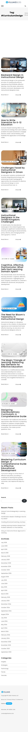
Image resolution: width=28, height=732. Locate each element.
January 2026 (5, 559)
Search (3, 497)
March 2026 (4, 553)
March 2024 (4, 631)
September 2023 (6, 652)
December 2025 (6, 563)
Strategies (4, 665)
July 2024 (4, 618)
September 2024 (6, 611)
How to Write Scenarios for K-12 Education (11, 122)
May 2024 (4, 624)
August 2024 (5, 614)
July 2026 (4, 542)
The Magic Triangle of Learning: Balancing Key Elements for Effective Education (13, 363)
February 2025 (5, 597)
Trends (3, 672)
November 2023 (6, 645)
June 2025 (4, 583)
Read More (4, 95)
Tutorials (4, 675)
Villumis (13, 68)
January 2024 (5, 638)
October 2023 (5, 648)
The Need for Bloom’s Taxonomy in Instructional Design (13, 316)
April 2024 (4, 628)
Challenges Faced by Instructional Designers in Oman (13, 170)
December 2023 (6, 642)
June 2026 (4, 546)
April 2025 (4, 590)
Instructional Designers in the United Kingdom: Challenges (10, 218)
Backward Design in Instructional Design (12, 76)
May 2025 (4, 587)
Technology (4, 668)
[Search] (24, 501)
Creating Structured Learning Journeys (13, 522)
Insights (3, 661)
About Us (3, 699)
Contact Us (19, 699)
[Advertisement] (14, 43)
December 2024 (6, 604)
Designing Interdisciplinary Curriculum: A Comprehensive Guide (13, 413)
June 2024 (4, 621)
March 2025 (4, 594)
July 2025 (4, 580)
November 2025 (6, 566)
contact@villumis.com (7, 713)
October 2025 (5, 570)
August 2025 (5, 576)
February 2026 (5, 556)
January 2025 (5, 600)
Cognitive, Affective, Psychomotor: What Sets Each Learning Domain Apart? (12, 268)
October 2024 (5, 607)
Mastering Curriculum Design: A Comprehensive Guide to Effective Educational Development (13, 465)
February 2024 (5, 635)
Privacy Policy (11, 699)
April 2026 (4, 549)
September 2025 (6, 573)
